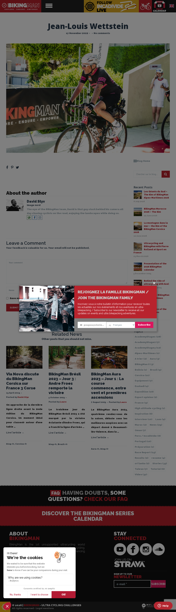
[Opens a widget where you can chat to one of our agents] (163, 606)
